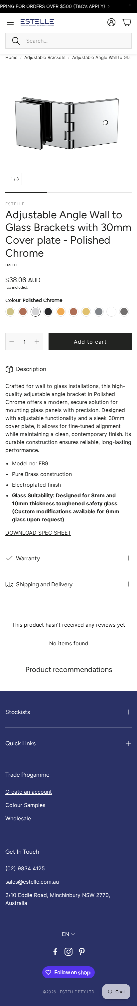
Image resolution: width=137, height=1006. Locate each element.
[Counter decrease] (12, 342)
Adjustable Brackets (45, 57)
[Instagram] (68, 952)
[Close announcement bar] (130, 5)
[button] (68, 40)
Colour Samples (25, 805)
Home (11, 57)
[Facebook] (55, 952)
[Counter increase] (37, 342)
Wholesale (18, 818)
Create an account (28, 791)
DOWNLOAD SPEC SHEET (38, 532)
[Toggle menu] (10, 22)
